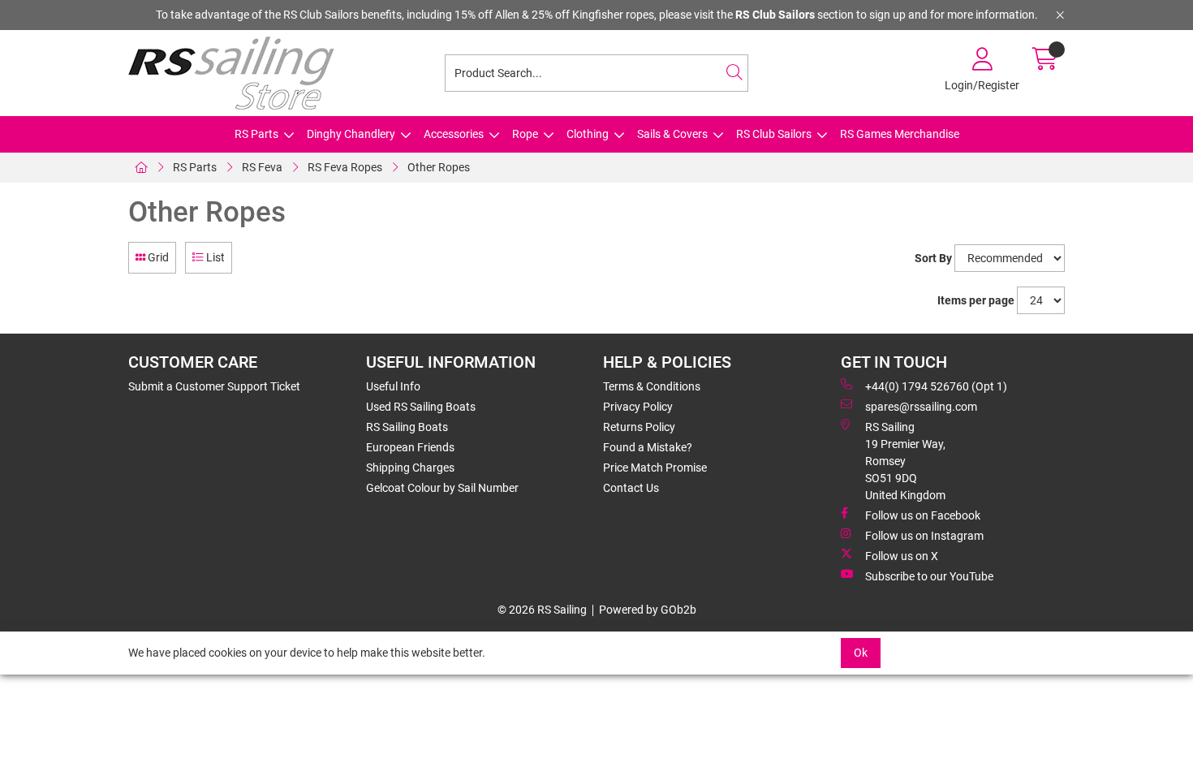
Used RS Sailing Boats (421, 406)
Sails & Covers (672, 133)
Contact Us (631, 487)
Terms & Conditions (651, 386)
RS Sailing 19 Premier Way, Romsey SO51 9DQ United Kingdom (905, 461)
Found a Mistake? (647, 447)
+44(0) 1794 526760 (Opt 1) (936, 386)
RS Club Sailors (774, 133)
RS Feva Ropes (345, 167)
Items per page (975, 300)
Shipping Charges (410, 467)
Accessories (454, 133)
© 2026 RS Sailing (542, 609)
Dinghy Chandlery (351, 133)
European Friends (410, 447)
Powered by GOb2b (647, 609)
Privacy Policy (638, 406)
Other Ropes (438, 167)
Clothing (587, 133)
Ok (861, 652)
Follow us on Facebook (922, 515)
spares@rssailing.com (921, 406)
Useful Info (393, 386)
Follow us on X (901, 556)
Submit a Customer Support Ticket (214, 386)
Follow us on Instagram (924, 535)
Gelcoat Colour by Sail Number (442, 487)
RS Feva (262, 167)
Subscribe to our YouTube (929, 576)
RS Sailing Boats (407, 426)
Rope (525, 133)
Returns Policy (639, 426)
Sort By (933, 258)
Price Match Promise (655, 467)
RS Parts (256, 133)
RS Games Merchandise (899, 133)
